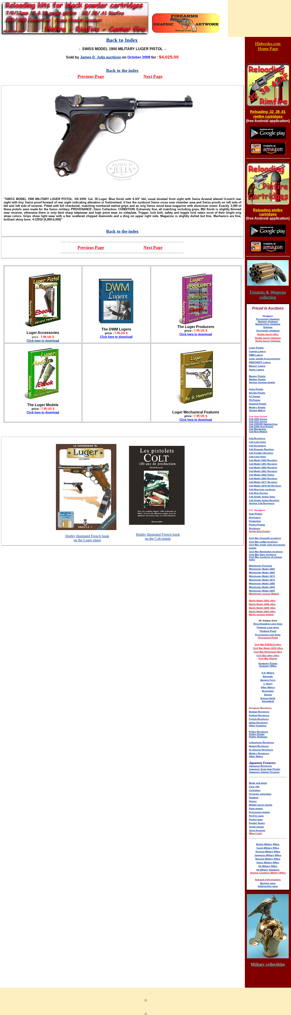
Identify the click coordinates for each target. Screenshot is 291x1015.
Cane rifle (254, 786)
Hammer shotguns (268, 321)
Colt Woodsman (257, 429)
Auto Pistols (255, 514)
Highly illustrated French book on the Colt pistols (158, 537)
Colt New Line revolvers (262, 489)
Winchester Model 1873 (262, 576)
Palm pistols (256, 808)
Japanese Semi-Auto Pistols (264, 769)
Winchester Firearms (260, 565)
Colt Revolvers (257, 438)
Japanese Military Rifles (267, 855)
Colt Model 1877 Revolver (263, 482)
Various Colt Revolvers (261, 503)
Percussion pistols (259, 812)
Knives (253, 801)
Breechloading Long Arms (267, 624)
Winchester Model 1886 (262, 583)
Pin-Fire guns (256, 816)
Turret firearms (257, 830)
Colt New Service (258, 493)
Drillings (268, 327)
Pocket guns (256, 819)
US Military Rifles (267, 866)
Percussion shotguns (268, 319)
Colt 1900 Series (258, 419)
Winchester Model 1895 (262, 591)
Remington (268, 691)
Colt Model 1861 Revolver (263, 471)
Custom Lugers (257, 351)
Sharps (268, 694)
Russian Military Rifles (267, 859)
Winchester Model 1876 (262, 580)
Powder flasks (257, 823)
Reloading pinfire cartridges (268, 212)
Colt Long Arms (257, 442)
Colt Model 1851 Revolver (263, 464)
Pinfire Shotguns (258, 737)
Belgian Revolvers (259, 711)
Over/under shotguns (268, 330)
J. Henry (268, 683)
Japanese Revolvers (260, 766)
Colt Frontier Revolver (261, 453)
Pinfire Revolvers (258, 731)
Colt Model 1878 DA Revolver (265, 485)
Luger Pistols (256, 347)
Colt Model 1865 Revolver (263, 478)
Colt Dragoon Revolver (261, 449)
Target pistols (256, 826)
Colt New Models (258, 431)
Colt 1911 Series (258, 421)
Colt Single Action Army (262, 496)
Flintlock (253, 797)
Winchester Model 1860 (262, 569)
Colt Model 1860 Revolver (263, 467)
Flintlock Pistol (268, 631)
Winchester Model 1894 (262, 587)
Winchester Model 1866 (262, 572)
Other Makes (268, 687)
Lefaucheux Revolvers (261, 742)
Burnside (268, 676)
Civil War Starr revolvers (262, 554)
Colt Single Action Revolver (264, 500)
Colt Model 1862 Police (261, 475)
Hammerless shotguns (267, 324)
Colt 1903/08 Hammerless (263, 424)
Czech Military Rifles (267, 848)
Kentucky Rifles (268, 666)
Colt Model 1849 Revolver (263, 460)
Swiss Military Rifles (267, 862)
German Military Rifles (268, 851)
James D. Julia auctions (100, 57)
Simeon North (267, 698)
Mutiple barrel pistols (260, 805)
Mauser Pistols (257, 376)
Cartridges (255, 790)
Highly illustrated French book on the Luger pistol (87, 538)
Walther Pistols (257, 379)
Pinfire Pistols (257, 734)
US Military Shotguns (267, 870)
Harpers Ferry (268, 680)
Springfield (268, 701)
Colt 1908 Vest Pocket (261, 426)
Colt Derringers (257, 445)
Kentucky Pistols (267, 663)
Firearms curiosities (260, 794)
